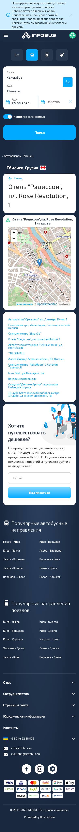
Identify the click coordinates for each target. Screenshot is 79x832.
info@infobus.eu (21, 748)
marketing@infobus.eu (25, 753)
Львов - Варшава (50, 550)
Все (17, 55)
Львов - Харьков (50, 576)
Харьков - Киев (49, 639)
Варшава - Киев (50, 559)
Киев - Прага (11, 550)
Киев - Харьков (13, 639)
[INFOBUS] (39, 35)
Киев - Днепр (48, 630)
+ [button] (14, 232)
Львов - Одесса (49, 648)
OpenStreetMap (47, 304)
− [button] (14, 238)
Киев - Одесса (49, 621)
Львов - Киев (11, 657)
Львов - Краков (13, 568)
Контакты (10, 727)
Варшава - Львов (14, 576)
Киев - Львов (11, 621)
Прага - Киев (11, 541)
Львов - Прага (49, 568)
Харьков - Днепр (14, 648)
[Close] (71, 15)
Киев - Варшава (50, 541)
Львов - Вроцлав (14, 559)
